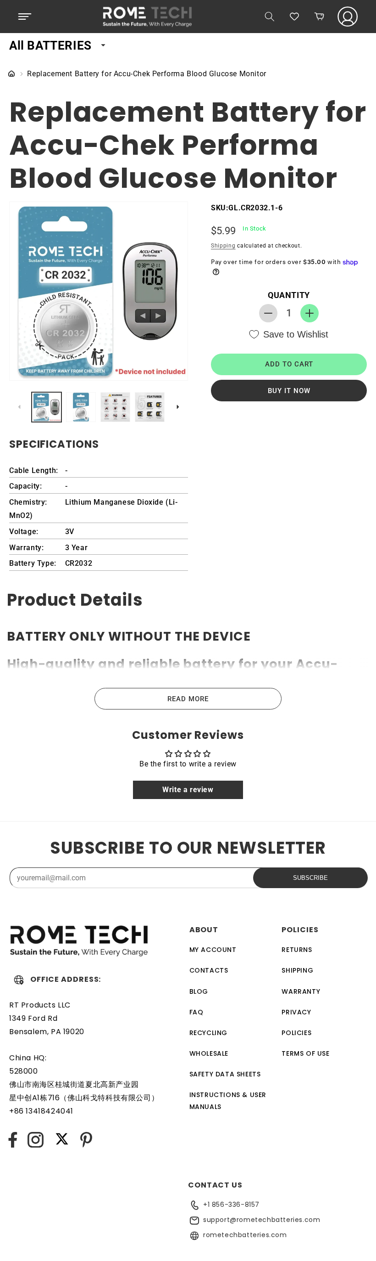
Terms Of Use (305, 1053)
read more (188, 699)
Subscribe (310, 877)
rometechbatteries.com (245, 1234)
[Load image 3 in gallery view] (115, 407)
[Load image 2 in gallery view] (81, 407)
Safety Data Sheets (225, 1074)
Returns (297, 949)
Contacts (208, 970)
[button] (25, 16)
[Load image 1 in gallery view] (46, 407)
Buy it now (289, 391)
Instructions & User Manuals (227, 1100)
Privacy (296, 1012)
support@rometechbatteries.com (261, 1219)
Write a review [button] (187, 789)
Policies (296, 1032)
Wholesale (208, 1053)
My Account (213, 949)
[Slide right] (178, 407)
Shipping (223, 245)
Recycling (208, 1032)
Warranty (301, 991)
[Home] (11, 74)
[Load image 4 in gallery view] (150, 407)
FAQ (196, 1012)
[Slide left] (19, 407)
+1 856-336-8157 (231, 1204)
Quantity (289, 295)
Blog (198, 991)
